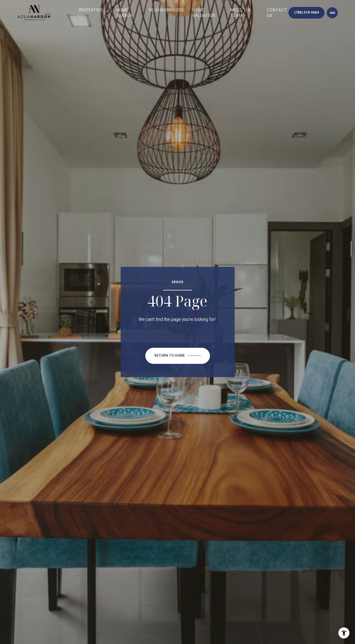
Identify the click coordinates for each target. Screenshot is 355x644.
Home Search (124, 13)
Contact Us (277, 13)
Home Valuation (203, 13)
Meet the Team (241, 13)
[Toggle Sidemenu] (332, 12)
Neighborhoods (166, 10)
